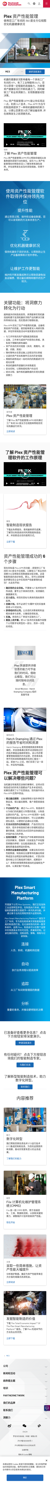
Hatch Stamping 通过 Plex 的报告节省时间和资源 (24, 711)
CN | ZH (25, 1432)
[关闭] (46, 1460)
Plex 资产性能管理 (12, 386)
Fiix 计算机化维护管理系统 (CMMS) (20, 1172)
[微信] (24, 1425)
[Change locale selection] (34, 3)
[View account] (39, 3)
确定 (25, 1478)
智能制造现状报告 (12, 495)
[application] (25, 135)
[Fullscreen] (43, 144)
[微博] (10, 1425)
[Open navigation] (46, 3)
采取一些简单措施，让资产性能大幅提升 (23, 1236)
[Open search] (29, 3)
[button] (25, 135)
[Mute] (38, 144)
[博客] (39, 1425)
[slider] (23, 144)
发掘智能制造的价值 (13, 1293)
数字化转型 (9, 1109)
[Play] (7, 144)
